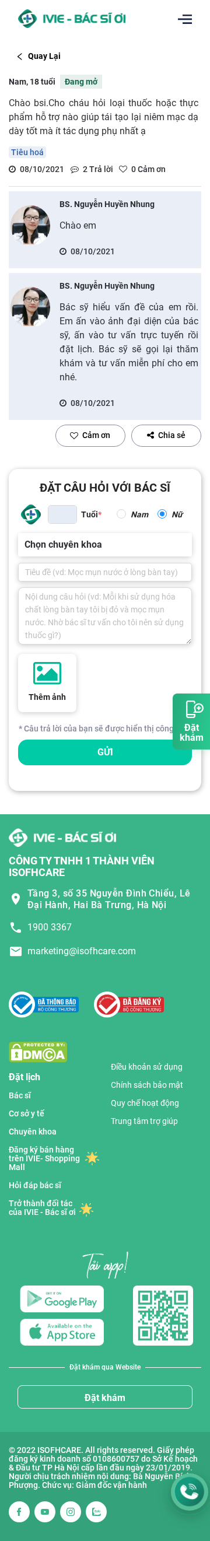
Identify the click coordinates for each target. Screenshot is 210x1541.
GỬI (105, 752)
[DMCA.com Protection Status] (38, 1051)
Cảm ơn (96, 435)
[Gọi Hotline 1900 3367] (189, 1492)
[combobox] (25, 545)
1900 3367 (49, 927)
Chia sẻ (172, 435)
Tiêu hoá (27, 152)
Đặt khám (105, 1397)
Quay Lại (44, 56)
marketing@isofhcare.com (81, 951)
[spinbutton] (62, 514)
